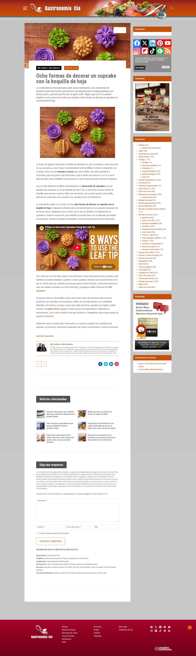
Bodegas (145, 162)
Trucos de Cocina (145, 275)
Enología (142, 160)
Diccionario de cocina (146, 154)
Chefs (141, 151)
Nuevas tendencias (145, 206)
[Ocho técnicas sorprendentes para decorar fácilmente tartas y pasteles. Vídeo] (41, 425)
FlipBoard (144, 50)
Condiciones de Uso (126, 630)
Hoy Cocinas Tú (144, 189)
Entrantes (145, 226)
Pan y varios (146, 232)
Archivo (96, 630)
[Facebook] (151, 627)
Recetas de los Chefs (146, 252)
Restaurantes (143, 261)
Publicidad (97, 636)
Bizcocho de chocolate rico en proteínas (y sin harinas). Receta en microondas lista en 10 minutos (101, 437)
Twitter (144, 43)
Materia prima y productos (148, 194)
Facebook (137, 43)
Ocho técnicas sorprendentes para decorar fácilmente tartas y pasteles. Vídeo (59, 425)
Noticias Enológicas (149, 174)
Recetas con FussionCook (151, 244)
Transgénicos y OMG (146, 273)
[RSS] (169, 630)
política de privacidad (61, 533)
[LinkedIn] (160, 627)
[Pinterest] (165, 627)
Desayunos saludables (150, 223)
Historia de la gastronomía (148, 186)
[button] (25, 8)
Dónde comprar (144, 157)
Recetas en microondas (150, 249)
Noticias (65, 627)
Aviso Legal (123, 627)
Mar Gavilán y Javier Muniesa (49, 68)
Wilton (89, 168)
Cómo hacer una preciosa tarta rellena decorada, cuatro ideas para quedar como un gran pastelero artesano (60, 438)
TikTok (152, 50)
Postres (145, 241)
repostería (49, 336)
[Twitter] (156, 627)
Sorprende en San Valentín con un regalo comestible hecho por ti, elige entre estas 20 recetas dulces (102, 425)
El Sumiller (146, 168)
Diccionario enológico (150, 165)
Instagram (137, 51)
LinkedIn (152, 43)
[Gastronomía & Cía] (55, 8)
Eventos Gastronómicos (147, 180)
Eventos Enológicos (149, 171)
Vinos (144, 177)
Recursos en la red (145, 258)
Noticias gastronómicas (147, 203)
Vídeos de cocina (71, 68)
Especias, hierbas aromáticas (152, 229)
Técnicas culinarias (145, 267)
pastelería (40, 336)
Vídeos (141, 284)
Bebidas (141, 145)
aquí (105, 573)
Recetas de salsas (148, 247)
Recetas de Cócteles (149, 148)
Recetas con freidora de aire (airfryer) (152, 209)
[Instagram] (151, 630)
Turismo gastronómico (146, 278)
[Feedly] (165, 630)
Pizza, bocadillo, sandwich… (152, 238)
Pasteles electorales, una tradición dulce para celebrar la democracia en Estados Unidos (60, 414)
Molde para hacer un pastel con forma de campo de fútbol (100, 413)
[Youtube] (169, 627)
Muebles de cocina (145, 200)
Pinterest (160, 43)
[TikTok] (160, 630)
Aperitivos (145, 218)
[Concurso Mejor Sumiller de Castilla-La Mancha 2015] (117, 30)
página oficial (53, 309)
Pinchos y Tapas (148, 235)
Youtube (167, 43)
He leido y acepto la (54, 533)
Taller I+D (142, 264)
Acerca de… (98, 627)
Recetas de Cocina (145, 215)
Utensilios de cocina (146, 281)
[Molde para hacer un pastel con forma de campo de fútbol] (82, 414)
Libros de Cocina (145, 191)
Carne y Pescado (148, 220)
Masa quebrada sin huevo (154, 369)
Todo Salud (143, 270)
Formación (142, 183)
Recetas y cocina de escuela (149, 255)
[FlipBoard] (156, 630)
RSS (167, 50)
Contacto (97, 633)
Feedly (160, 50)
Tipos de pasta (147, 197)
